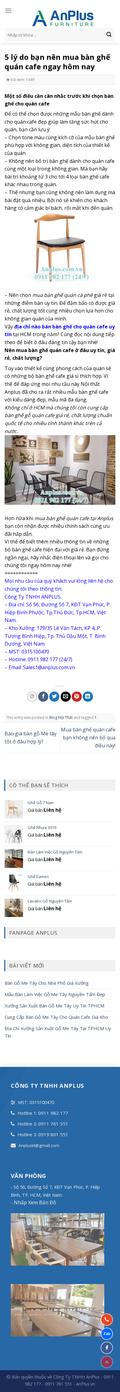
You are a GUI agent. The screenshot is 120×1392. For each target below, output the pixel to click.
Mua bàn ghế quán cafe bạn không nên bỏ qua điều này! (88, 737)
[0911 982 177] (106, 1319)
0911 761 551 (53, 1124)
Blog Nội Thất (61, 717)
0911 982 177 (53, 1113)
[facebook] (106, 1347)
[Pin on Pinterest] (77, 697)
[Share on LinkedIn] (88, 697)
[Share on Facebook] (43, 697)
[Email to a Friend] (66, 697)
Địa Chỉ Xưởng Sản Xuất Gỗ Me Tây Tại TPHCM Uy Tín (58, 1032)
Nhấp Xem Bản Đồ (34, 1202)
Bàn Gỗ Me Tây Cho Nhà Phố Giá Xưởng (47, 983)
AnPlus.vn (85, 1384)
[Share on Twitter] (54, 697)
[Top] (106, 1361)
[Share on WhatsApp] (32, 697)
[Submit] (109, 35)
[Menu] (8, 10)
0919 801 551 (53, 1134)
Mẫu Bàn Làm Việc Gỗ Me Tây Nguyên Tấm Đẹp (55, 994)
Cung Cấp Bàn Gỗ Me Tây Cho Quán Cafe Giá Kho (56, 1017)
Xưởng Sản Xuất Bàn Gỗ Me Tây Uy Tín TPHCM (54, 1006)
